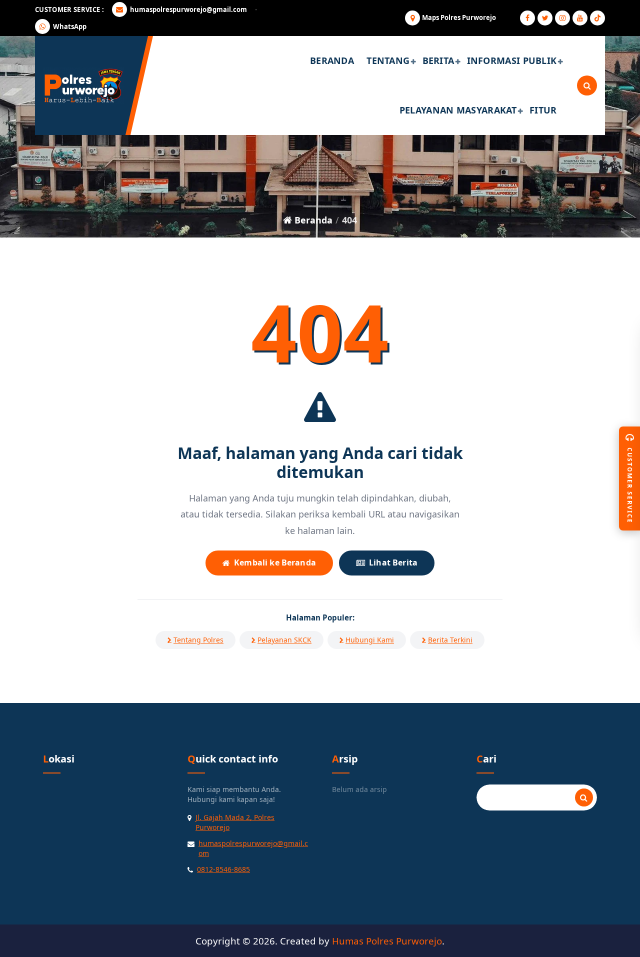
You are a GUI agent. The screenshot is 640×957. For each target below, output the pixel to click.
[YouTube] (580, 18)
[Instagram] (562, 18)
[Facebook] (527, 18)
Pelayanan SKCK (285, 639)
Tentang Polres (199, 639)
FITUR (543, 110)
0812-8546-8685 (223, 869)
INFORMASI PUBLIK (512, 60)
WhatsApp (69, 26)
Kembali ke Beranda (275, 562)
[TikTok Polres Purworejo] (597, 18)
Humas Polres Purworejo (387, 940)
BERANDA (332, 60)
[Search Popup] (587, 86)
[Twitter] (545, 18)
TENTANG (388, 60)
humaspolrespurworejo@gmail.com (188, 9)
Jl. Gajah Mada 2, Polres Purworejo (235, 822)
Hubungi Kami (370, 639)
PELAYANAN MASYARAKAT (458, 110)
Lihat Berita (393, 562)
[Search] (584, 797)
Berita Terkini (450, 639)
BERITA (438, 60)
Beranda (312, 220)
